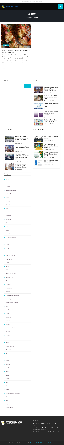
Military (8, 335)
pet (6, 353)
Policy (7, 360)
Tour (7, 382)
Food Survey (9, 259)
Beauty (8, 197)
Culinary (6, 45)
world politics (9, 407)
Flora (7, 244)
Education (8, 233)
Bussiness (8, 215)
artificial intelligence (11, 190)
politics (8, 364)
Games (7, 266)
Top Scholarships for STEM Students (51, 137)
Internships (9, 299)
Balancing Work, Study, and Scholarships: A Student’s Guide (51, 97)
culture (7, 230)
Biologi (8, 204)
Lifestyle (8, 324)
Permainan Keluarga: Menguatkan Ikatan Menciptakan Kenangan (21, 165)
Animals (8, 186)
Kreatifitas (8, 317)
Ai (6, 183)
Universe (8, 396)
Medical (8, 331)
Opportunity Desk (35, 443)
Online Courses (10, 346)
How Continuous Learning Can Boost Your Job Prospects (51, 113)
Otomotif (8, 349)
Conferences (9, 223)
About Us (27, 1)
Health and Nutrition (11, 273)
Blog (7, 208)
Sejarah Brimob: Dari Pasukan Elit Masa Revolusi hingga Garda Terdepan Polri (22, 156)
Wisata (8, 404)
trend (7, 389)
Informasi (8, 284)
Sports (7, 375)
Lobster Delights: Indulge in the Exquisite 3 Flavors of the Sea (15, 51)
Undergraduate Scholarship (13, 393)
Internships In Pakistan (12, 302)
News (7, 342)
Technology (9, 378)
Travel (7, 386)
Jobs (7, 306)
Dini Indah (13, 68)
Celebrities (8, 219)
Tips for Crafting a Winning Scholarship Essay (51, 161)
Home (23, 1)
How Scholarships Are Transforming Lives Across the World (51, 145)
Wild (7, 400)
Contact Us (32, 1)
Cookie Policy (39, 1)
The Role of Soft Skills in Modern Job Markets (50, 120)
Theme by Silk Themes (48, 443)
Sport (7, 371)
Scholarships (9, 367)
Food (7, 251)
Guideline (8, 270)
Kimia (7, 313)
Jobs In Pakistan (10, 309)
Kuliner (8, 320)
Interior (8, 291)
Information (9, 288)
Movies (8, 339)
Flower (7, 248)
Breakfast (8, 212)
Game (7, 262)
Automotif (8, 193)
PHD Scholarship (10, 357)
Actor (7, 179)
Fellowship (8, 241)
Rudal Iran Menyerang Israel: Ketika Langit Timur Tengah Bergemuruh (22, 147)
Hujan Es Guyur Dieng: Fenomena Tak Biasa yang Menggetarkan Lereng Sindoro (21, 139)
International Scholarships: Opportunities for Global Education (51, 154)
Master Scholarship (11, 328)
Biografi (8, 201)
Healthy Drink (9, 277)
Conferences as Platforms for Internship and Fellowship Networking (51, 89)
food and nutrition (10, 255)
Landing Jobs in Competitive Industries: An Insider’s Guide (51, 105)
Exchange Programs (11, 237)
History (8, 280)
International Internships (12, 295)
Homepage (29, 17)
